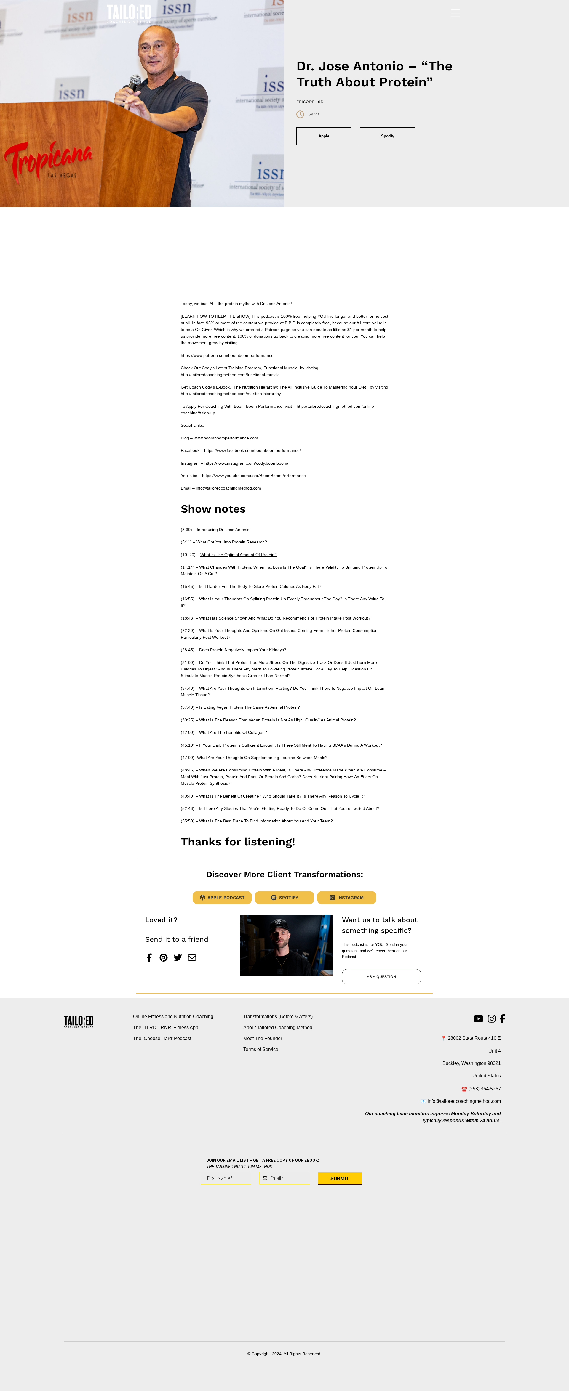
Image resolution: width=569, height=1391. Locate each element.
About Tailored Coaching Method (277, 1027)
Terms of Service (260, 1049)
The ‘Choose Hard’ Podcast (162, 1038)
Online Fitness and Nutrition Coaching (173, 1016)
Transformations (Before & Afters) (278, 1016)
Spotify (387, 136)
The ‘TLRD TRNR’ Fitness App (165, 1027)
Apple (324, 136)
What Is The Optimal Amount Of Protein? (238, 554)
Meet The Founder (262, 1038)
